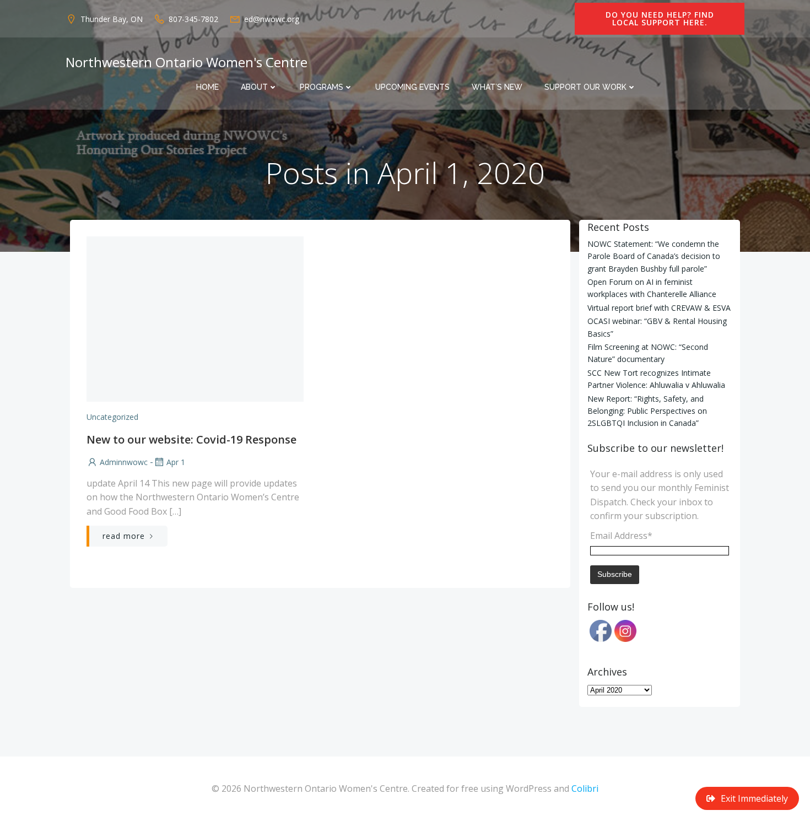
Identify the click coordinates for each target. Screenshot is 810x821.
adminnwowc (124, 462)
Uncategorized (112, 417)
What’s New (497, 87)
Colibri (584, 788)
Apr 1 (175, 462)
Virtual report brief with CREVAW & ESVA (659, 308)
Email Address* (621, 536)
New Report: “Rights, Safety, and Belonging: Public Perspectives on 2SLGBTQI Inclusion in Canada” (647, 411)
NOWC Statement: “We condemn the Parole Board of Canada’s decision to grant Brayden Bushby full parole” (653, 256)
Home (207, 87)
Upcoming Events (412, 87)
